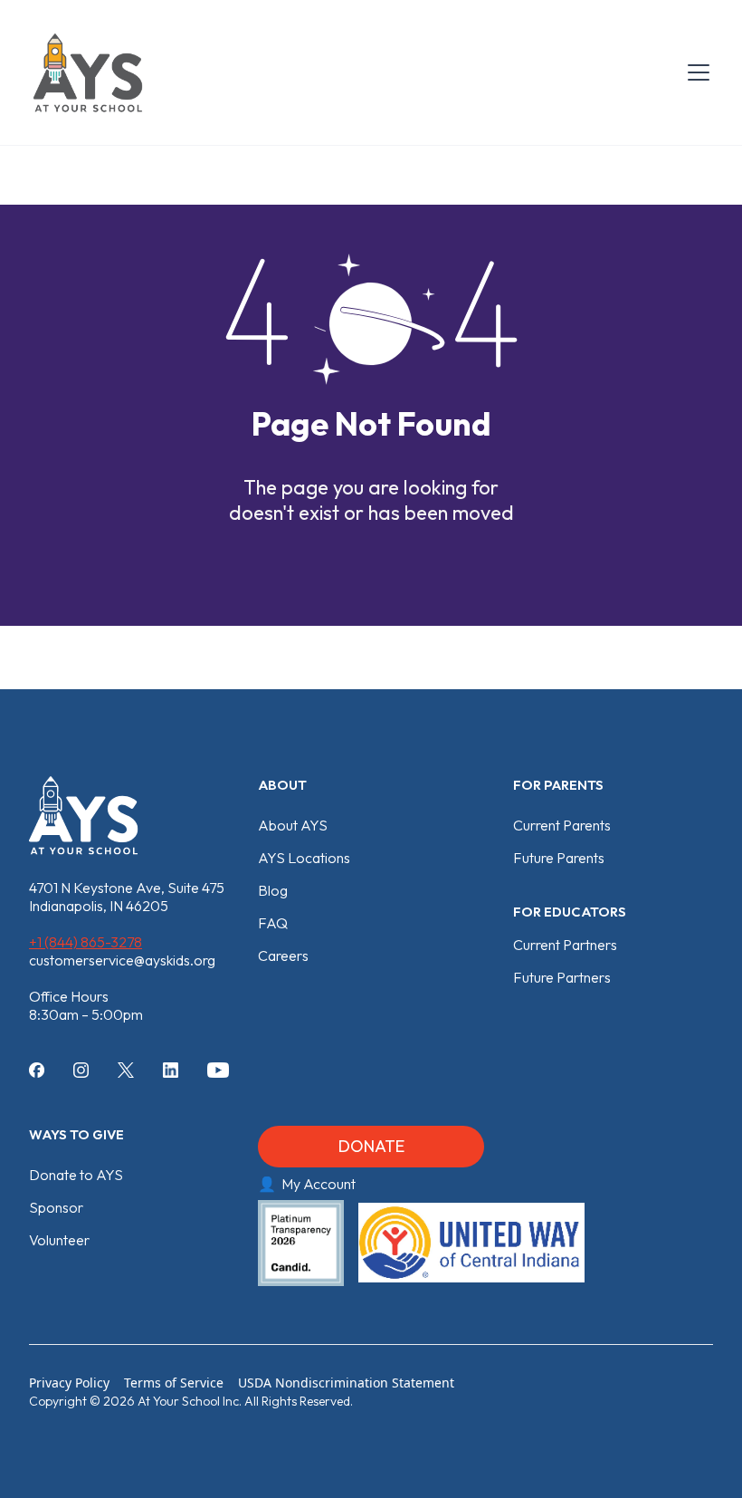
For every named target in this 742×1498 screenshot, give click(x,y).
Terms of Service (174, 1382)
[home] (88, 72)
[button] (695, 72)
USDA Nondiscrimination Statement (346, 1382)
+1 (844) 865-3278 (85, 942)
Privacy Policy (69, 1382)
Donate (371, 1146)
